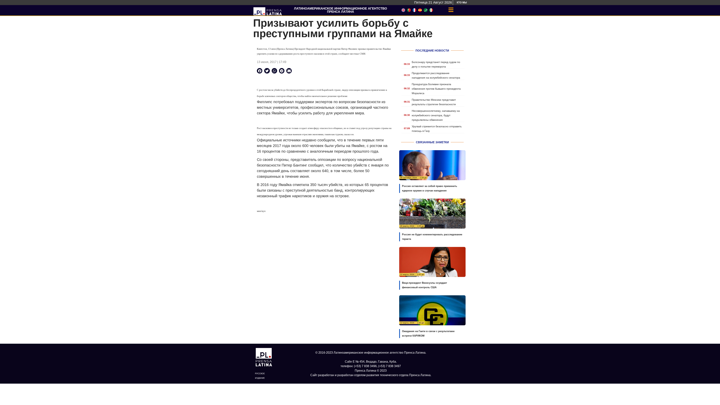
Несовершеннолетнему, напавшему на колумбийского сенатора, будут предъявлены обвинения (436, 115)
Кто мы (462, 2)
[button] (259, 71)
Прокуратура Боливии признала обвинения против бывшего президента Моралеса (436, 89)
